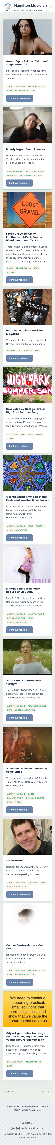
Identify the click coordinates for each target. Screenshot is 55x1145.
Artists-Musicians (16, 87)
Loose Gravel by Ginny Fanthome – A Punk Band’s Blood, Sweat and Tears (24, 237)
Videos (10, 438)
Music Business (27, 175)
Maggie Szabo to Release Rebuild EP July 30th (23, 590)
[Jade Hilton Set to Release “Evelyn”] (27, 657)
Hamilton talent (36, 614)
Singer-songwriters (25, 91)
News (9, 91)
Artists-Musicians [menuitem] (31, 1107)
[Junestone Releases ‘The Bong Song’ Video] (27, 745)
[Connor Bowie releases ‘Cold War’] (27, 921)
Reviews (11, 272)
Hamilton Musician (30, 5)
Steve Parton (15, 860)
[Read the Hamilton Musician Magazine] (27, 307)
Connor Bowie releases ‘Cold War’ (25, 946)
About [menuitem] (17, 1110)
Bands (10, 268)
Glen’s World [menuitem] (28, 1110)
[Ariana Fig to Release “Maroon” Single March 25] (27, 37)
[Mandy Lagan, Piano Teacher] (27, 125)
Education (12, 175)
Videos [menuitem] (45, 1107)
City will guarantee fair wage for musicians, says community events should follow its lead (27, 1036)
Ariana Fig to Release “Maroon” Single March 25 (27, 62)
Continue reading (19, 99)
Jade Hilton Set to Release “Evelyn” (23, 682)
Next (44, 1091)
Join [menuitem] (39, 1110)
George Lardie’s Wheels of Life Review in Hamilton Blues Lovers (27, 498)
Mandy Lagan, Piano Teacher (25, 149)
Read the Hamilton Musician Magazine (25, 332)
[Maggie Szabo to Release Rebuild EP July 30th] (27, 565)
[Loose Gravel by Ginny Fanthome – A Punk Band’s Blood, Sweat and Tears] (27, 210)
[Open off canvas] (50, 6)
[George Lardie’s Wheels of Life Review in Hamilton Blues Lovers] (27, 473)
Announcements (15, 171)
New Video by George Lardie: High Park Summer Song (25, 410)
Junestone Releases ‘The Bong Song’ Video (26, 770)
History (11, 351)
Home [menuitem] (9, 1107)
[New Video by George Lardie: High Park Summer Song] (27, 385)
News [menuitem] (16, 1107)
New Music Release (37, 87)
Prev (10, 1091)
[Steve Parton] (27, 837)
